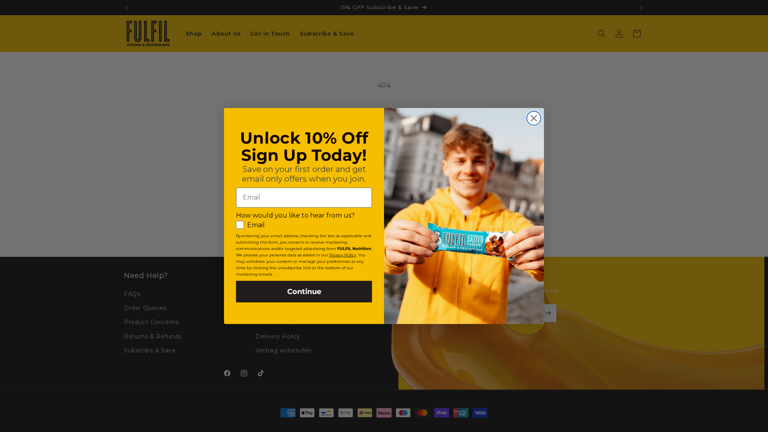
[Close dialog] (534, 118)
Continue (304, 291)
